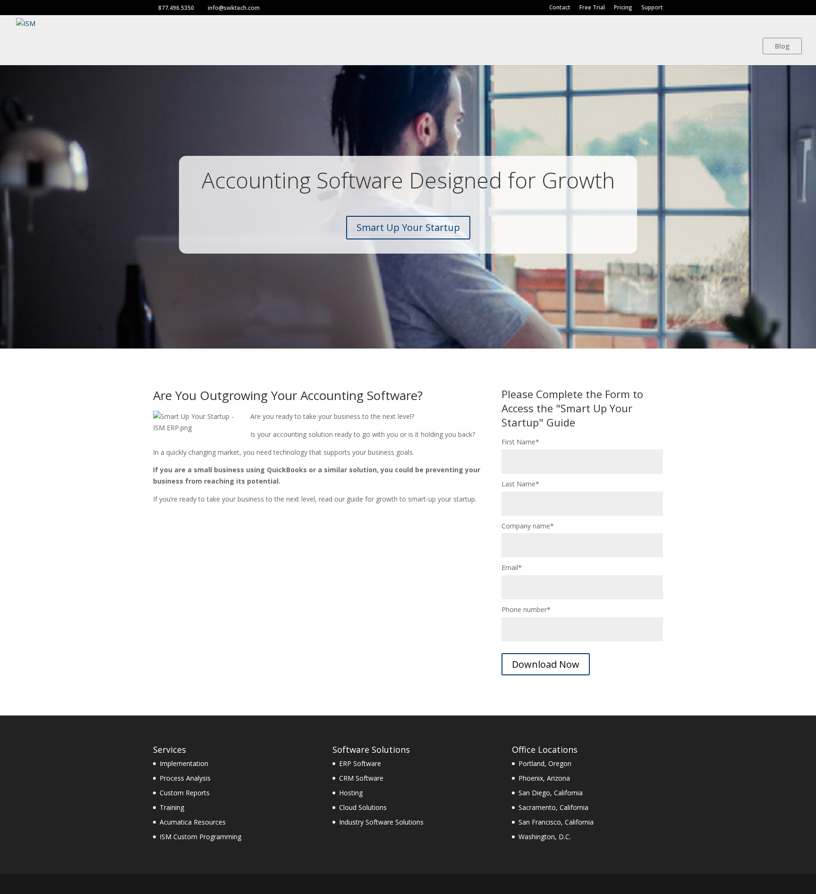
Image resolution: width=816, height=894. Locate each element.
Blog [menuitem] (782, 46)
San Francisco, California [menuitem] (556, 821)
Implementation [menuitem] (184, 763)
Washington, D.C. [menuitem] (544, 836)
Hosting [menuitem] (351, 792)
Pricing (623, 7)
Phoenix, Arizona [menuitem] (544, 778)
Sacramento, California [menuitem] (553, 807)
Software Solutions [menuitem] (371, 749)
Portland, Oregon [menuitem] (544, 763)
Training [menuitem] (172, 807)
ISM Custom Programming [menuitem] (200, 836)
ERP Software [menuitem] (360, 763)
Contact (559, 7)
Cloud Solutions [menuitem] (363, 807)
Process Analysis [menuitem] (185, 778)
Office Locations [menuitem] (545, 749)
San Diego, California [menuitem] (550, 792)
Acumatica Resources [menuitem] (193, 821)
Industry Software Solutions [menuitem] (381, 821)
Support (652, 7)
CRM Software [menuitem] (361, 778)
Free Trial (592, 7)
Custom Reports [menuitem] (185, 792)
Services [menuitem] (169, 749)
